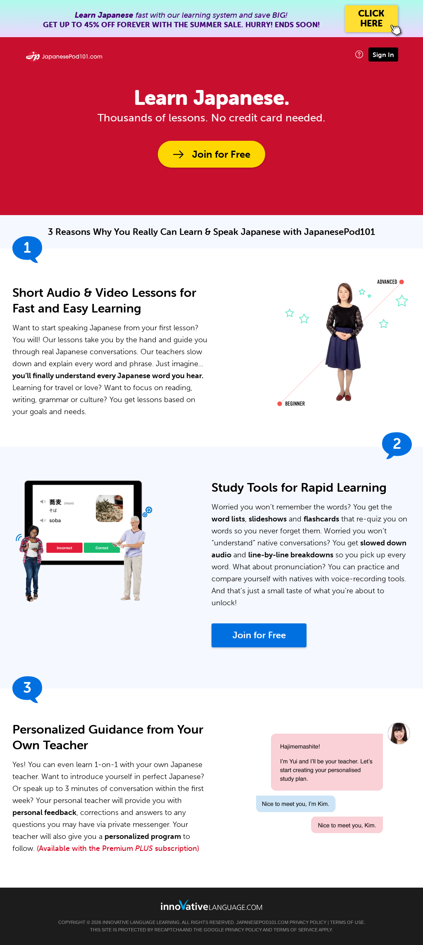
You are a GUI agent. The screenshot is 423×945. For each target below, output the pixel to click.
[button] (359, 54)
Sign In (383, 54)
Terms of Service (295, 929)
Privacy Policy (308, 922)
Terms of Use (347, 922)
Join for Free (221, 154)
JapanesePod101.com (262, 922)
